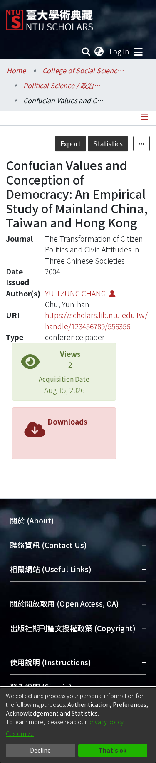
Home (16, 70)
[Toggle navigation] (138, 51)
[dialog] (78, 725)
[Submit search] (86, 52)
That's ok (112, 750)
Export (70, 143)
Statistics (108, 143)
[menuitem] (99, 51)
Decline (40, 750)
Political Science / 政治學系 (64, 85)
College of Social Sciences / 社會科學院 (84, 70)
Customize (20, 733)
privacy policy (106, 722)
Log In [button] (119, 51)
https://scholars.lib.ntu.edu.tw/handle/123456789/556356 (96, 320)
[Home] (49, 16)
